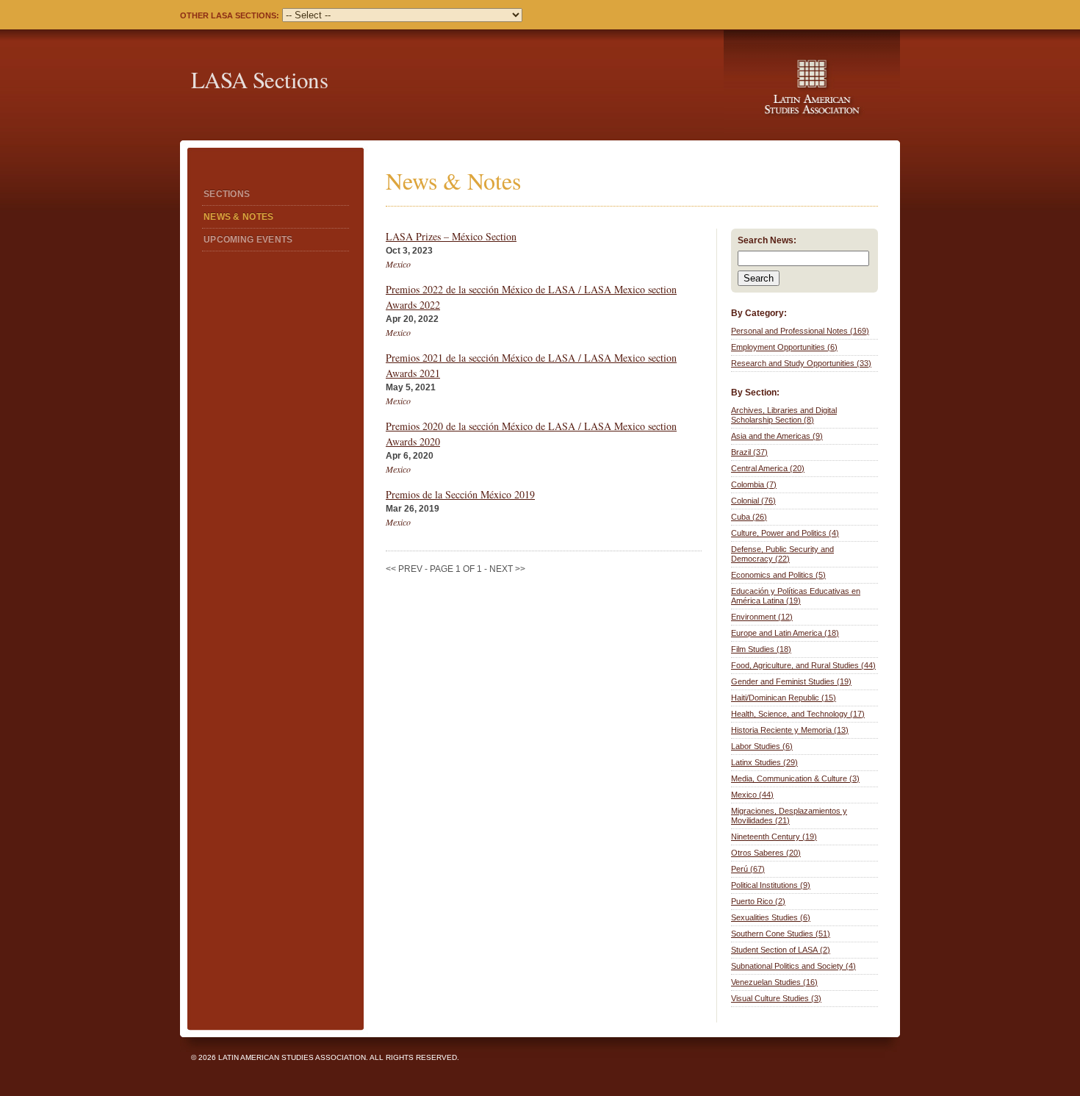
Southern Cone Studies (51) (780, 933)
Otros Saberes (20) (766, 852)
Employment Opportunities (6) (784, 347)
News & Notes (239, 217)
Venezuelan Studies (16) (774, 982)
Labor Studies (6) (762, 746)
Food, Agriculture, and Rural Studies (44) (803, 665)
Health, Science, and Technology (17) (798, 713)
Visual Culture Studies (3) (776, 998)
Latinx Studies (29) (764, 762)
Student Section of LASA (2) (780, 949)
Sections (227, 194)
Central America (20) (767, 468)
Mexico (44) (752, 794)
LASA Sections (259, 79)
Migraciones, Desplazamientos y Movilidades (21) (789, 815)
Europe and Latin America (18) (785, 632)
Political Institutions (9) (770, 885)
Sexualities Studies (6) (770, 917)
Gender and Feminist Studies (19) (791, 681)
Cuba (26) (749, 516)
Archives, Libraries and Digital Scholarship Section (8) (784, 415)
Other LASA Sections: (229, 15)
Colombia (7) (754, 484)
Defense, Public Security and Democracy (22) (782, 554)
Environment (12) (762, 616)
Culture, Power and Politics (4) (785, 533)
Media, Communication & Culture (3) (795, 778)
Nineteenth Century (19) (774, 836)
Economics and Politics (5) (778, 574)
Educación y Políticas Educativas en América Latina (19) (795, 596)
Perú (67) (748, 868)
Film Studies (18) (761, 649)
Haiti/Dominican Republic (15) (783, 697)
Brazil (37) (749, 452)
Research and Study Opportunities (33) (801, 363)
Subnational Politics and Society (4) (793, 965)
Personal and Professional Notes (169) (800, 330)
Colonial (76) (753, 500)
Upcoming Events (248, 239)
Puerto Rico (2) (758, 901)
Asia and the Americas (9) (777, 435)
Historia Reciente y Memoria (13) (790, 730)
